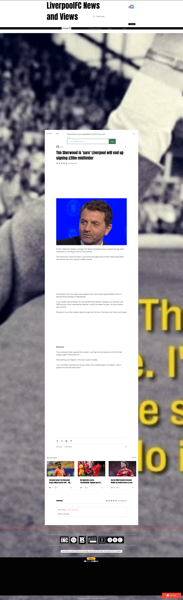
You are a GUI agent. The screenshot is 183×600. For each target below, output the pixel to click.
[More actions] (125, 147)
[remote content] (91, 182)
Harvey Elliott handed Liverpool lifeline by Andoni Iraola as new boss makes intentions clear (121, 481)
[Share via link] (71, 441)
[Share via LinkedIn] (66, 441)
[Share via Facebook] (57, 441)
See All (134, 457)
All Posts (49, 133)
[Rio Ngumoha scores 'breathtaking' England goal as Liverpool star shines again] (91, 468)
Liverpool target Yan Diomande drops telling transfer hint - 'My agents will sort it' (59, 481)
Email (69, 137)
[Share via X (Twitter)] (62, 441)
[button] (134, 133)
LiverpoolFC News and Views (73, 11)
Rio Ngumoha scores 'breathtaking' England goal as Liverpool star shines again (90, 481)
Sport (57, 133)
